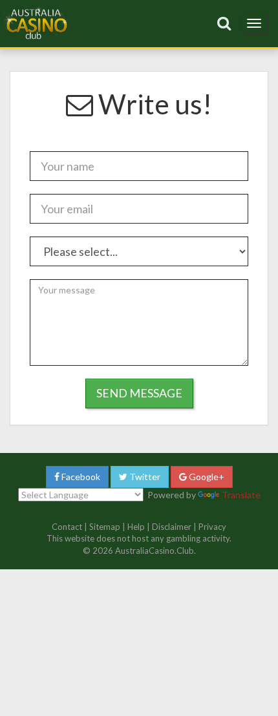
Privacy (212, 526)
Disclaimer (171, 526)
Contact (67, 526)
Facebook (79, 476)
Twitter (143, 476)
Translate (241, 494)
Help (136, 526)
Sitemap (104, 526)
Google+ (205, 476)
